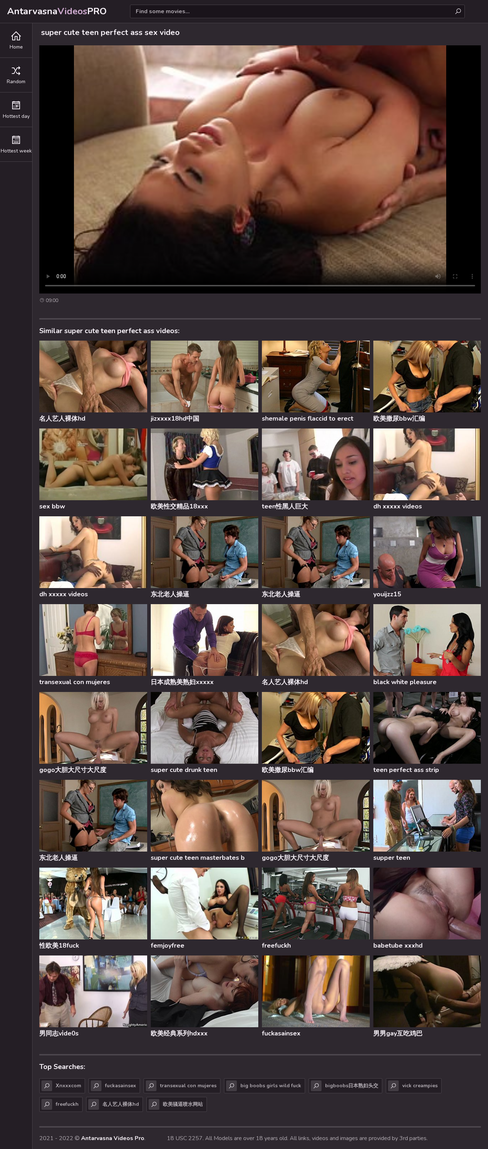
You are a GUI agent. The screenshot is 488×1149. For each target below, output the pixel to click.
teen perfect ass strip (406, 770)
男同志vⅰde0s (59, 1033)
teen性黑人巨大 (285, 506)
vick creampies (420, 1085)
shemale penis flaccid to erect (307, 418)
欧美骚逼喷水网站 (183, 1104)
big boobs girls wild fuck (270, 1085)
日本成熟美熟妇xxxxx (182, 682)
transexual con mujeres (74, 682)
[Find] (458, 11)
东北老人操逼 (170, 594)
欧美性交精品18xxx (179, 506)
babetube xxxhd (398, 945)
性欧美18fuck (59, 945)
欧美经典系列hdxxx (179, 1033)
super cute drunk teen (184, 770)
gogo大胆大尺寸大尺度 (72, 770)
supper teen (391, 857)
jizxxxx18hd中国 (175, 418)
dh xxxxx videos (397, 506)
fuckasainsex (281, 1033)
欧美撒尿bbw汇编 (399, 418)
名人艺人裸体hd (62, 418)
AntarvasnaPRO (57, 11)
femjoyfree (167, 945)
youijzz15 (387, 594)
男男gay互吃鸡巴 (398, 1033)
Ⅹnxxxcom (68, 1085)
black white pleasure (405, 682)
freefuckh (276, 945)
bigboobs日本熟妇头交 (351, 1085)
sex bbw (52, 506)
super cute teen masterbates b (198, 857)
